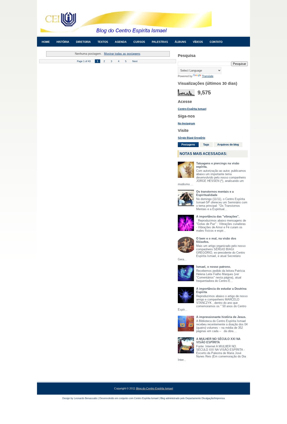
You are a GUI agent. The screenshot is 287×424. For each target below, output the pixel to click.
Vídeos (198, 41)
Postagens (188, 144)
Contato (216, 41)
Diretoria (83, 41)
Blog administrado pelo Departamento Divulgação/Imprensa (192, 398)
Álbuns (180, 41)
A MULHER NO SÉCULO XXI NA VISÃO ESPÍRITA (218, 340)
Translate (207, 76)
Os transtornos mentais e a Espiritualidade (215, 193)
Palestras (160, 41)
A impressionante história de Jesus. (221, 317)
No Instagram (186, 123)
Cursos (139, 41)
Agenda (121, 41)
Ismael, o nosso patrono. (213, 266)
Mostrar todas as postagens (122, 53)
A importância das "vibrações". (217, 216)
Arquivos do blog (228, 144)
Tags (206, 144)
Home (46, 41)
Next (134, 61)
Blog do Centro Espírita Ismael (154, 388)
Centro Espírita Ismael (146, 398)
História (63, 41)
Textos (103, 41)
